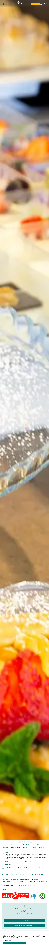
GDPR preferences (29, 943)
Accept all (7, 943)
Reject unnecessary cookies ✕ (41, 932)
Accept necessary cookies (20, 943)
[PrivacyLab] (9, 940)
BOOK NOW (35, 4)
